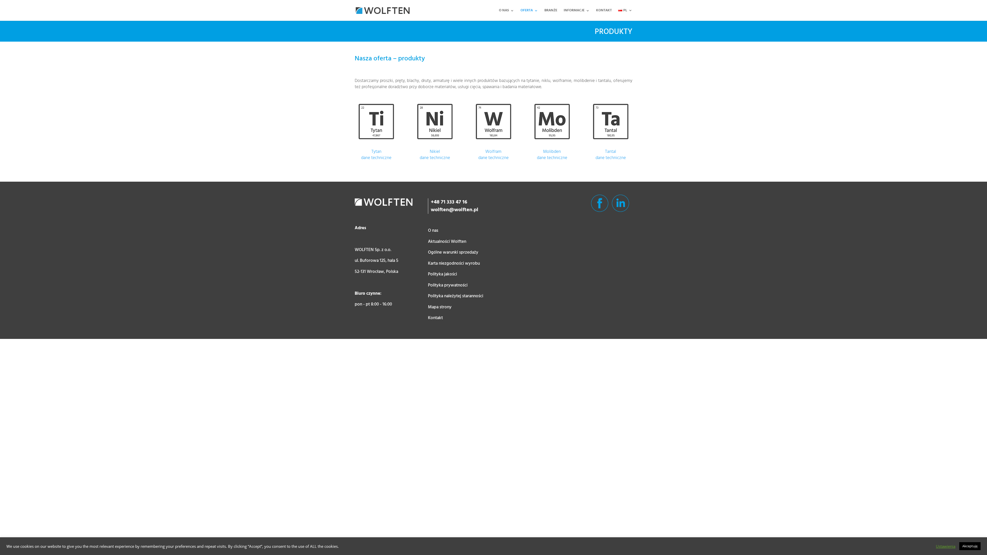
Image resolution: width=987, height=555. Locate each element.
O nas (433, 230)
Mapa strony (440, 307)
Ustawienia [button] (945, 546)
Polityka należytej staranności (455, 296)
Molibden (552, 151)
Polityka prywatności (448, 285)
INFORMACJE (574, 11)
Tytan (376, 151)
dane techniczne (376, 157)
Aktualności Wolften (447, 241)
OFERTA (526, 11)
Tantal (610, 151)
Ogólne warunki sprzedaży (453, 252)
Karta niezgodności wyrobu (454, 263)
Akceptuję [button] (969, 546)
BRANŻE (550, 11)
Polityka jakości (442, 274)
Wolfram (493, 151)
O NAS (504, 11)
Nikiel (435, 151)
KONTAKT (604, 11)
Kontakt (435, 317)
